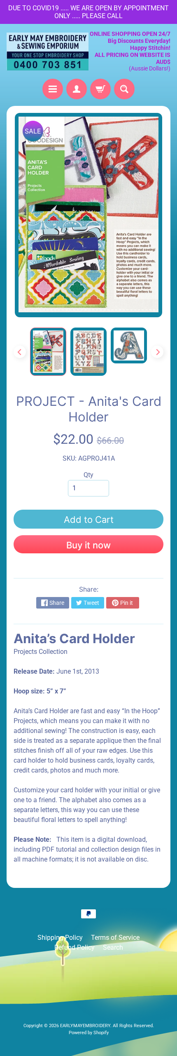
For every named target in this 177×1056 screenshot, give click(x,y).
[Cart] (100, 89)
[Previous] (20, 352)
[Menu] (52, 89)
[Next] (157, 352)
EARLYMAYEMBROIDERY (85, 1025)
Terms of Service (115, 937)
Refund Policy (74, 947)
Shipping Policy (60, 937)
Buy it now (88, 545)
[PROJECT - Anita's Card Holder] (48, 352)
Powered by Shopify (89, 1032)
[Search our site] (124, 89)
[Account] (76, 89)
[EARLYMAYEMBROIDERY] (47, 51)
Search (113, 947)
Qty (88, 475)
